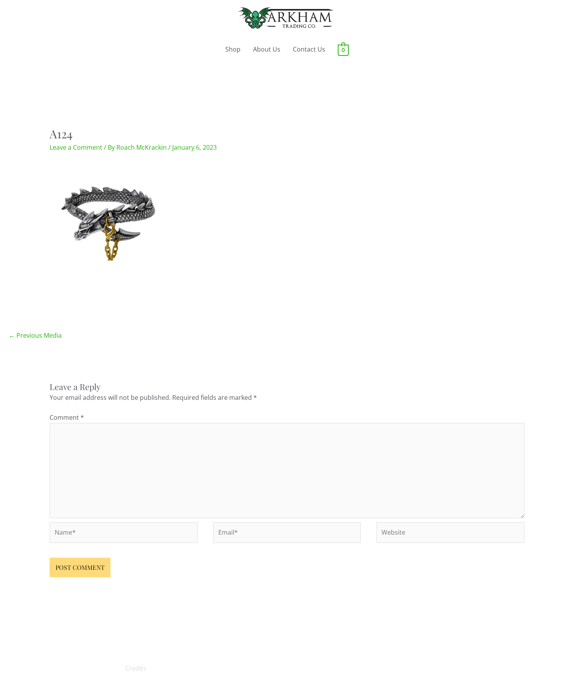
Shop (233, 49)
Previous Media (35, 335)
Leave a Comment (76, 147)
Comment (67, 417)
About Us (266, 49)
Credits (135, 668)
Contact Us (309, 49)
